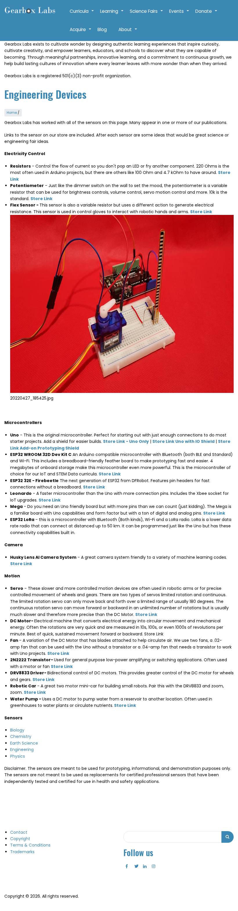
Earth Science (24, 743)
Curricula (82, 14)
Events (179, 14)
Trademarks (22, 852)
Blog (102, 29)
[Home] (29, 10)
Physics (17, 756)
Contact (18, 832)
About (128, 32)
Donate (206, 14)
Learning (112, 14)
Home (12, 112)
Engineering (22, 749)
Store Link (146, 614)
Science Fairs (146, 14)
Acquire (81, 32)
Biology (17, 730)
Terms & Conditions (30, 845)
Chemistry (20, 736)
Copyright (20, 839)
